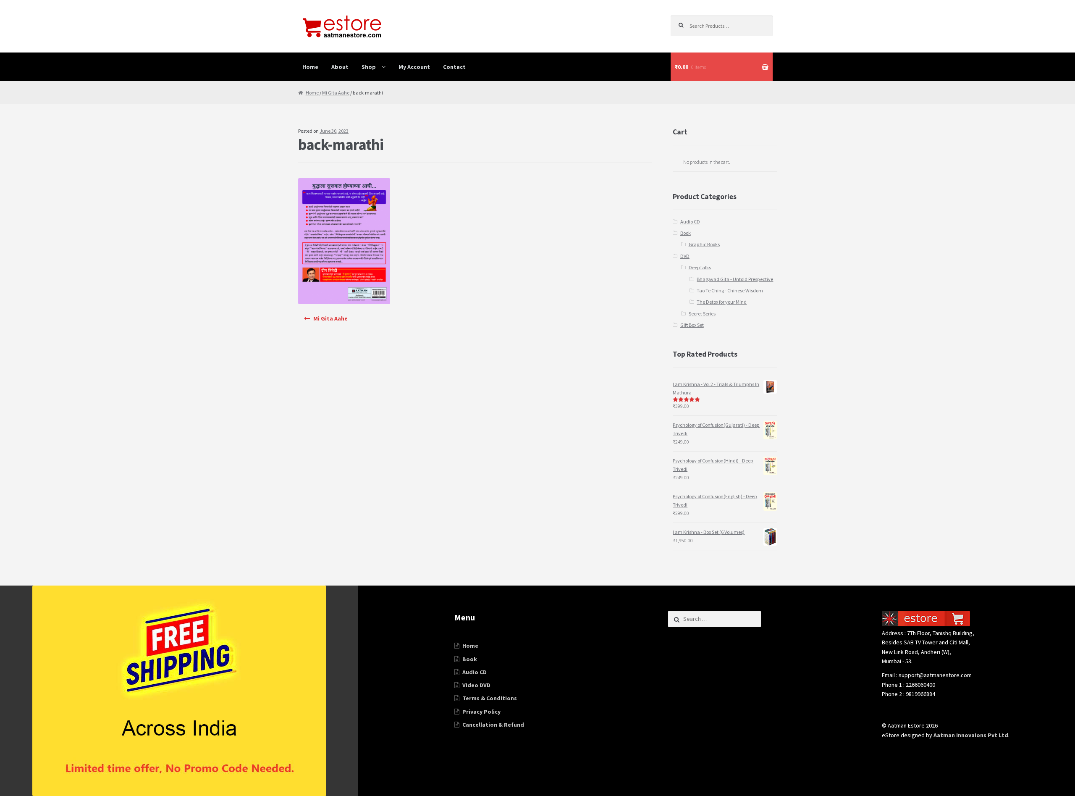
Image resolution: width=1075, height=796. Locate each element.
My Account (414, 67)
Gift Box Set (692, 325)
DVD (685, 256)
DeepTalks (700, 267)
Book (685, 233)
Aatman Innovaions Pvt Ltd (970, 735)
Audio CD (690, 221)
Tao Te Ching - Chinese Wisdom (730, 290)
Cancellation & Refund (493, 724)
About (340, 67)
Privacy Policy (481, 711)
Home (310, 67)
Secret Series (702, 313)
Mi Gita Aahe (335, 92)
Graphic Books (704, 244)
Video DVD (476, 685)
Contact (454, 67)
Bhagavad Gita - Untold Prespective (735, 279)
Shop (369, 67)
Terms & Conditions (489, 698)
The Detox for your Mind (722, 302)
